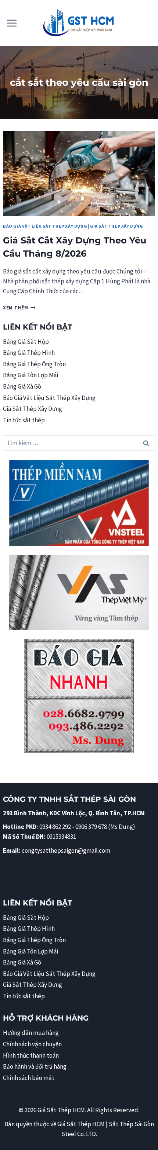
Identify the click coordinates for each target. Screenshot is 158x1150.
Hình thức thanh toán (31, 1055)
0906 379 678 (91, 827)
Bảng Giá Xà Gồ (22, 386)
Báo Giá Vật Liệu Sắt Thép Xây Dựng (45, 226)
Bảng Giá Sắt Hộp (26, 342)
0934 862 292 (55, 827)
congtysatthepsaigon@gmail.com (66, 850)
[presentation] (79, 173)
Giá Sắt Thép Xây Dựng (116, 226)
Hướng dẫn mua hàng (31, 1033)
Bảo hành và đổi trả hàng (35, 1066)
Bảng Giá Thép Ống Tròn (34, 364)
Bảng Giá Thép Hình (29, 353)
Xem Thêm (19, 308)
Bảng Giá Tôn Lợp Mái (30, 375)
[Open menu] (12, 23)
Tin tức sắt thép (24, 420)
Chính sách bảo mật (28, 1078)
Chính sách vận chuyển (32, 1044)
